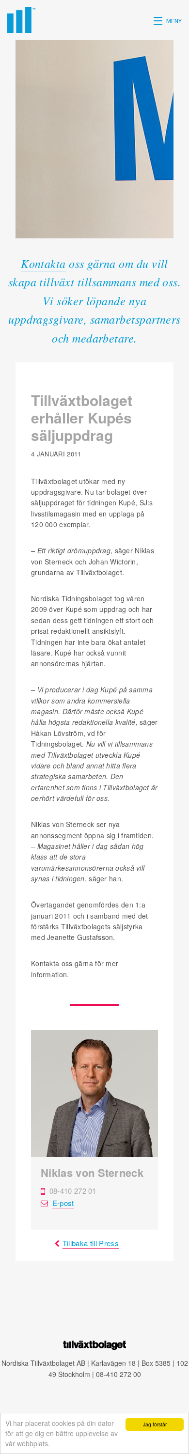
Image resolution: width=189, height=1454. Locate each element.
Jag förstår (155, 1424)
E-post (63, 1203)
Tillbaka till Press (91, 1243)
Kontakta (43, 263)
